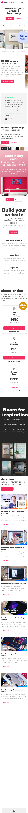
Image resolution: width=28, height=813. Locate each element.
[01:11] (14, 651)
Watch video (6, 524)
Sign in (21, 2)
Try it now (9, 18)
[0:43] (14, 508)
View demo (18, 18)
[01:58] (14, 687)
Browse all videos (7, 489)
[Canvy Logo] (1, 2)
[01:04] (14, 544)
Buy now (14, 358)
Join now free (14, 387)
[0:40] (14, 580)
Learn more (14, 232)
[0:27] (14, 615)
